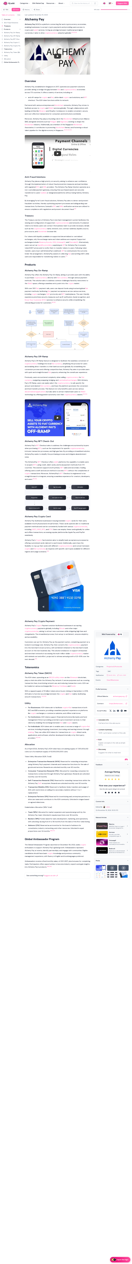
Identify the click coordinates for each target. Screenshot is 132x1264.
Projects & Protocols (114, 666)
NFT (85, 97)
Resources (50, 3)
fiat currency (62, 278)
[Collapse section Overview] (20, 19)
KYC (37, 187)
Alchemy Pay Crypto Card (12, 42)
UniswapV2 (61, 242)
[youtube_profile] (118, 711)
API (63, 245)
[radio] (105, 779)
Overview (7, 19)
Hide (18, 15)
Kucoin (49, 242)
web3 (36, 30)
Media (98, 861)
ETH (50, 529)
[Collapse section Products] (20, 29)
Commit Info (100, 801)
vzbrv (108, 807)
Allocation (7, 59)
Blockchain (68, 119)
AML (44, 187)
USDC (39, 529)
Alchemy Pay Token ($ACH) (12, 52)
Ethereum (74, 677)
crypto (44, 97)
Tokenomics (8, 49)
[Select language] (111, 3)
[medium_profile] (125, 711)
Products (7, 29)
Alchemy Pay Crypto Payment (12, 46)
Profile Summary (101, 689)
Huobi (73, 686)
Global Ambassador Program (12, 62)
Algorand (64, 122)
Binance (42, 111)
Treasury (7, 26)
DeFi (48, 294)
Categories (24, 3)
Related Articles (101, 817)
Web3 (51, 108)
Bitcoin (62, 628)
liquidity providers (45, 245)
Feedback (99, 765)
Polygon (53, 122)
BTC (43, 529)
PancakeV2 (74, 242)
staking (31, 732)
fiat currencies (39, 549)
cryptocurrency (51, 33)
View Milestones (113, 680)
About (60, 3)
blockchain (59, 105)
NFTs (40, 448)
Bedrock (112, 848)
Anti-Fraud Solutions (11, 23)
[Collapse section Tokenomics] (20, 49)
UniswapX (112, 840)
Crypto (39, 540)
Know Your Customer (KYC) (35, 300)
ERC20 (51, 677)
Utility (6, 56)
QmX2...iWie (112, 675)
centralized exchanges (68, 380)
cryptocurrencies (62, 223)
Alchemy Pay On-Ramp (12, 32)
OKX (54, 242)
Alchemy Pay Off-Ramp (12, 36)
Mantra (111, 824)
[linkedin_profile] (114, 711)
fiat (59, 89)
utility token (59, 677)
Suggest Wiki (122, 3)
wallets (43, 193)
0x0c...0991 (122, 675)
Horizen (112, 832)
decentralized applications (35, 392)
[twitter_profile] (110, 711)
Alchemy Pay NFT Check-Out (12, 39)
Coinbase (63, 686)
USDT (34, 529)
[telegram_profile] (122, 711)
